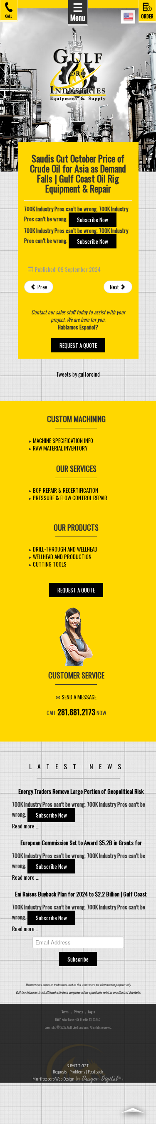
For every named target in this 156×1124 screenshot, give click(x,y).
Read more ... (26, 826)
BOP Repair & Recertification (65, 490)
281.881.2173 (76, 711)
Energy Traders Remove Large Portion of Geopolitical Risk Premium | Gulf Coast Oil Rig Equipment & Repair (81, 794)
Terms (65, 1011)
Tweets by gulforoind (78, 374)
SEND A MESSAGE (79, 697)
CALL (8, 15)
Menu (77, 11)
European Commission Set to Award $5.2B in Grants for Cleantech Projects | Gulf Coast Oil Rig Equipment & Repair (81, 845)
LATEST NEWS (78, 766)
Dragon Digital (100, 1078)
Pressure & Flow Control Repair (70, 498)
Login (91, 1011)
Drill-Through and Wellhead (65, 549)
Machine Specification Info (63, 440)
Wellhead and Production (62, 556)
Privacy (78, 1011)
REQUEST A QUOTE (78, 345)
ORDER (147, 16)
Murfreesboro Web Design (53, 1079)
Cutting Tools (50, 564)
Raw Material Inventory (60, 448)
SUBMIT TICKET (78, 1069)
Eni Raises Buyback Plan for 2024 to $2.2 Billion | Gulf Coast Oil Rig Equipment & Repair (81, 897)
